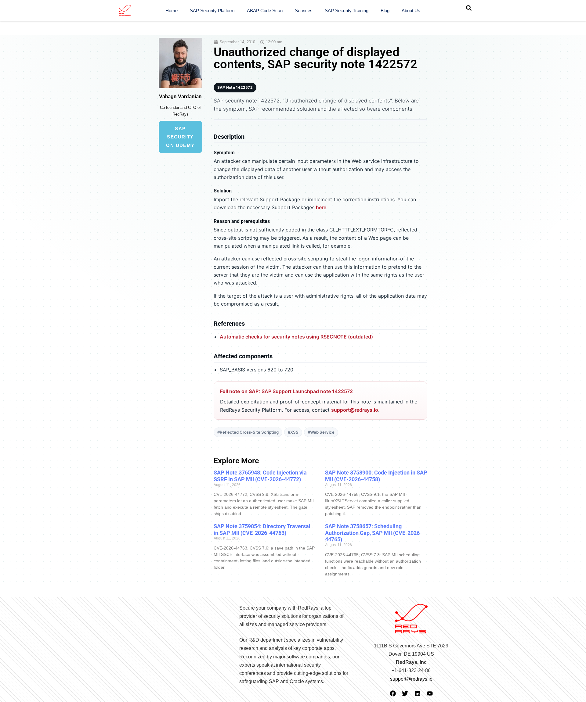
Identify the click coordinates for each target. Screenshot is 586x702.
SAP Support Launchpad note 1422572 (307, 391)
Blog (385, 10)
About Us (411, 10)
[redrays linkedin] (417, 693)
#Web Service (321, 432)
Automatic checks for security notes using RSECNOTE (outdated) (296, 337)
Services (304, 10)
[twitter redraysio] (405, 693)
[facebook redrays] (393, 693)
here (321, 207)
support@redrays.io (354, 410)
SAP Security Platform (212, 10)
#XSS (293, 432)
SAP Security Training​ (346, 10)
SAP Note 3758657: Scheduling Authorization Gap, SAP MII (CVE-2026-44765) (373, 533)
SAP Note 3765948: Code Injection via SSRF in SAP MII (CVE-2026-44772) (260, 475)
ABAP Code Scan (265, 10)
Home (171, 10)
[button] (469, 8)
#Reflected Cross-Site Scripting (248, 432)
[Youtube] (430, 693)
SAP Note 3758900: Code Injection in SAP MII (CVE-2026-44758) (376, 475)
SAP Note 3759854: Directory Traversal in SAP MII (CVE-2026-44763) (262, 529)
